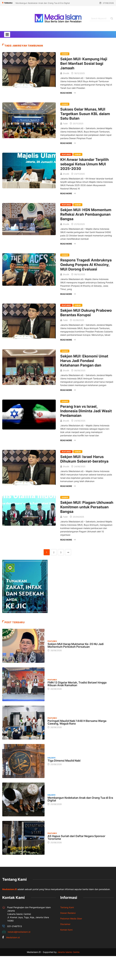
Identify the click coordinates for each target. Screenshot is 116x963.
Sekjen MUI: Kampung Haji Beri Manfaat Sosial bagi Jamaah (83, 63)
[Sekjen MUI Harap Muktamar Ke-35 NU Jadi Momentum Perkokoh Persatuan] (23, 646)
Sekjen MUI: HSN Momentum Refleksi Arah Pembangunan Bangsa (85, 214)
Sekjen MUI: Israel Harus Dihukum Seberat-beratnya (84, 459)
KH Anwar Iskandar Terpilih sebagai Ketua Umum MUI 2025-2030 (84, 164)
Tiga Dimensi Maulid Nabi (64, 760)
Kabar (65, 54)
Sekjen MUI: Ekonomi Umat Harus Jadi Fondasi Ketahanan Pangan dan (84, 360)
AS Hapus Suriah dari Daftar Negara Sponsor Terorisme (76, 837)
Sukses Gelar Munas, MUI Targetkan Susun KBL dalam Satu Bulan (85, 114)
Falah (65, 123)
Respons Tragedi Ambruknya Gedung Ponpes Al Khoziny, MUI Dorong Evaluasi (86, 264)
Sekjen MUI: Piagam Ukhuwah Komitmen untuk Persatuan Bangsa (86, 507)
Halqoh (51, 758)
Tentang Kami (67, 907)
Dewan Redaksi (68, 913)
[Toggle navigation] (7, 34)
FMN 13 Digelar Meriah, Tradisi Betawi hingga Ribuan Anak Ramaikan (77, 684)
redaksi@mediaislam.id (19, 932)
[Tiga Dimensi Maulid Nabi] (23, 761)
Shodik (66, 73)
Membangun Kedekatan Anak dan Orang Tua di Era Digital (43, 3)
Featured (66, 154)
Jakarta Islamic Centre (68, 952)
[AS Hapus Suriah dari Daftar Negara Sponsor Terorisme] (23, 838)
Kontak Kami (66, 929)
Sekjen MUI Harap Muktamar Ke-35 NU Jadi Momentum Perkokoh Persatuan (76, 645)
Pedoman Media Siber (71, 918)
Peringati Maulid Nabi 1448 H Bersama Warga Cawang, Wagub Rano (77, 722)
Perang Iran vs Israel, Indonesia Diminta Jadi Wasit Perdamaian (86, 411)
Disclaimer (65, 924)
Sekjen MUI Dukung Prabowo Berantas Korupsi (86, 312)
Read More (66, 93)
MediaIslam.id (13, 937)
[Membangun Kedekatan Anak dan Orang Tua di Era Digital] (23, 799)
